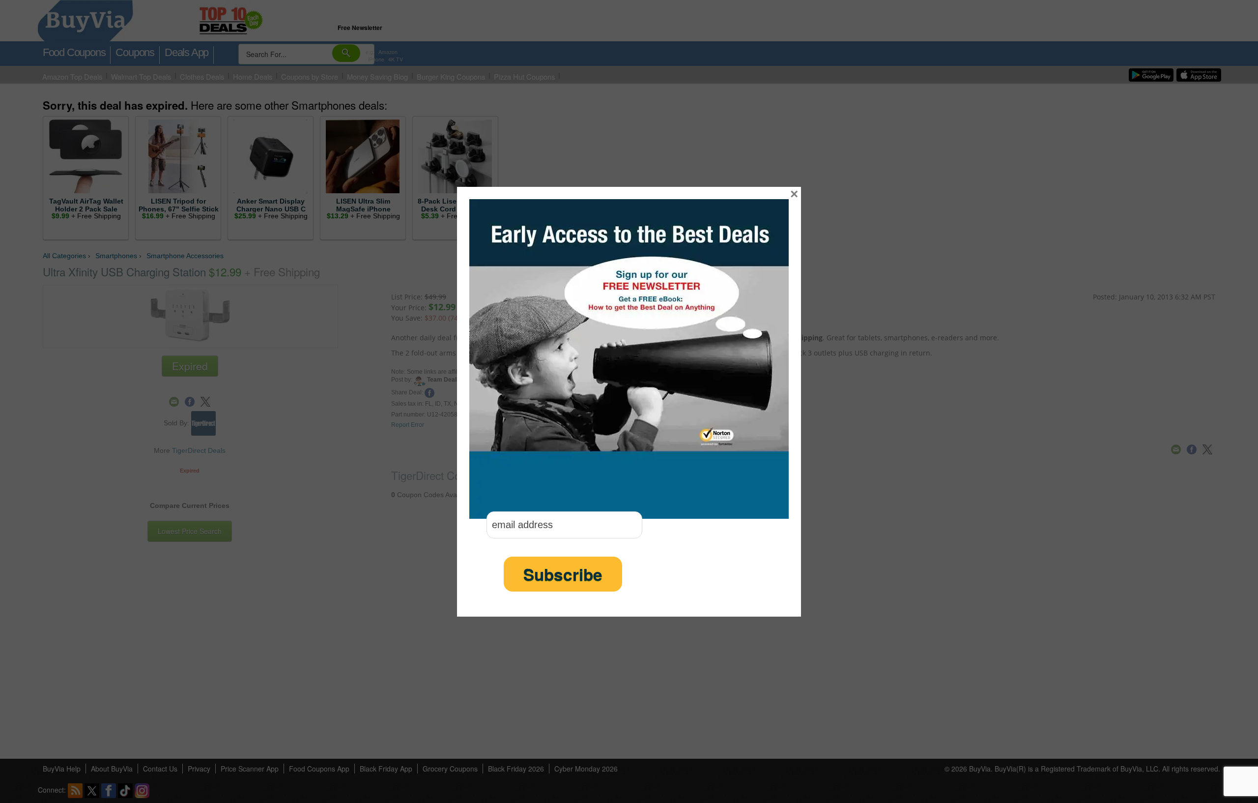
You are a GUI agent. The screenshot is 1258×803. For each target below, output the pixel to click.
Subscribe (562, 574)
